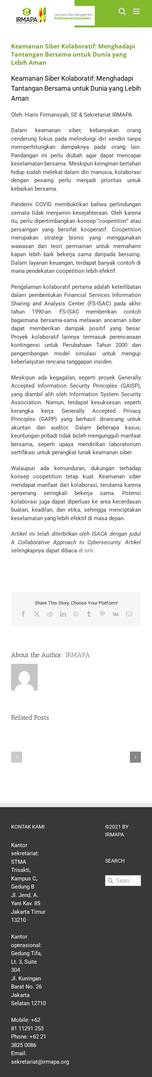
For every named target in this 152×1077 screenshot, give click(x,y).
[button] (16, 757)
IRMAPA (77, 655)
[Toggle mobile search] (122, 11)
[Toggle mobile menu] (137, 11)
